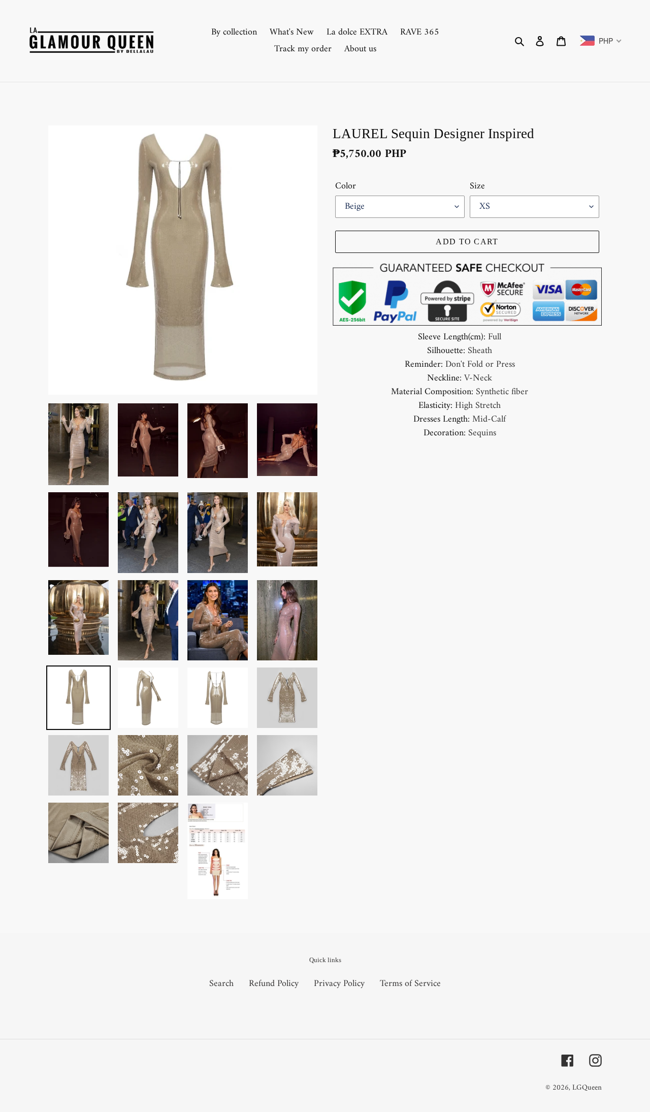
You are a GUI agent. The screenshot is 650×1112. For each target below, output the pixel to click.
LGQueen (587, 1088)
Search (221, 984)
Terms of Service (410, 984)
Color (345, 186)
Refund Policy (274, 984)
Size (477, 186)
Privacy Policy (339, 984)
